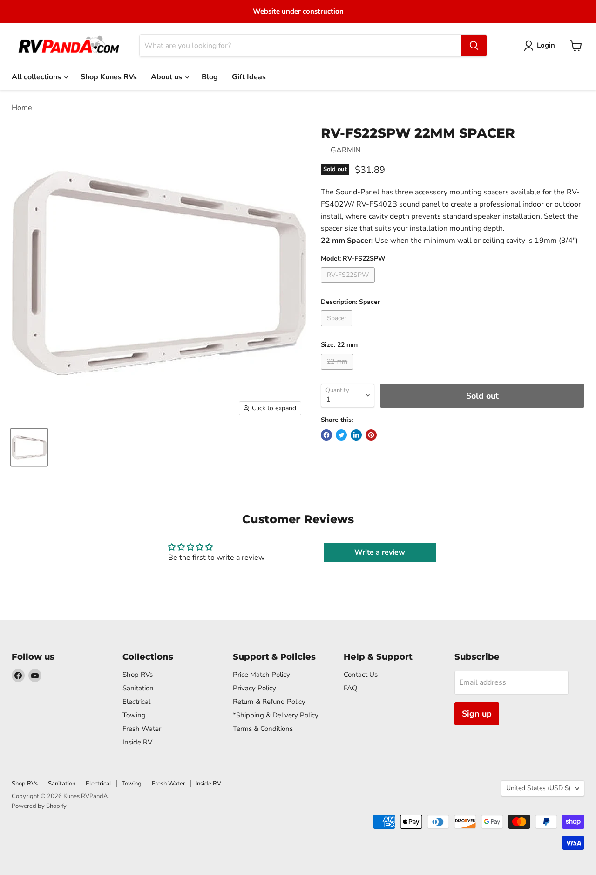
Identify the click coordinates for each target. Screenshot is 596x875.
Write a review (379, 552)
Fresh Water (141, 728)
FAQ (351, 688)
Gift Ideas (249, 77)
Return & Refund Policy (269, 701)
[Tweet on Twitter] (341, 435)
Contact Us (361, 674)
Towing (134, 715)
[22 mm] (338, 372)
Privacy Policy (254, 688)
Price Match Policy (261, 674)
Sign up (477, 713)
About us (167, 77)
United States (538, 788)
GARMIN (346, 150)
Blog (210, 77)
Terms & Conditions (263, 728)
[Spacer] (338, 329)
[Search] (474, 45)
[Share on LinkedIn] (356, 435)
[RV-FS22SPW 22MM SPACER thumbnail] (29, 447)
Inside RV (137, 742)
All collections (37, 77)
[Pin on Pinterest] (371, 435)
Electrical (136, 701)
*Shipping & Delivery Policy (275, 715)
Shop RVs (137, 674)
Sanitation (138, 688)
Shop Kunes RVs (109, 77)
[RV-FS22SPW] (349, 285)
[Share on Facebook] (326, 435)
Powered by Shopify (39, 806)
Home (22, 107)
